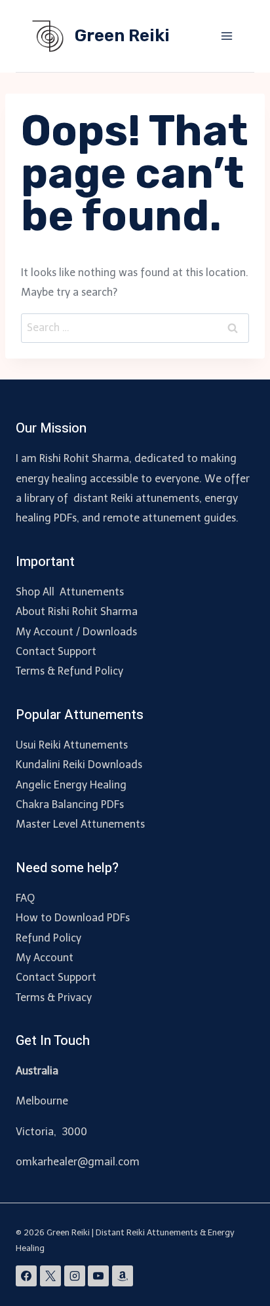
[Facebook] (26, 1275)
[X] (50, 1275)
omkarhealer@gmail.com (78, 1162)
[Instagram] (74, 1275)
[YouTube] (98, 1275)
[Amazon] (122, 1275)
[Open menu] (226, 36)
